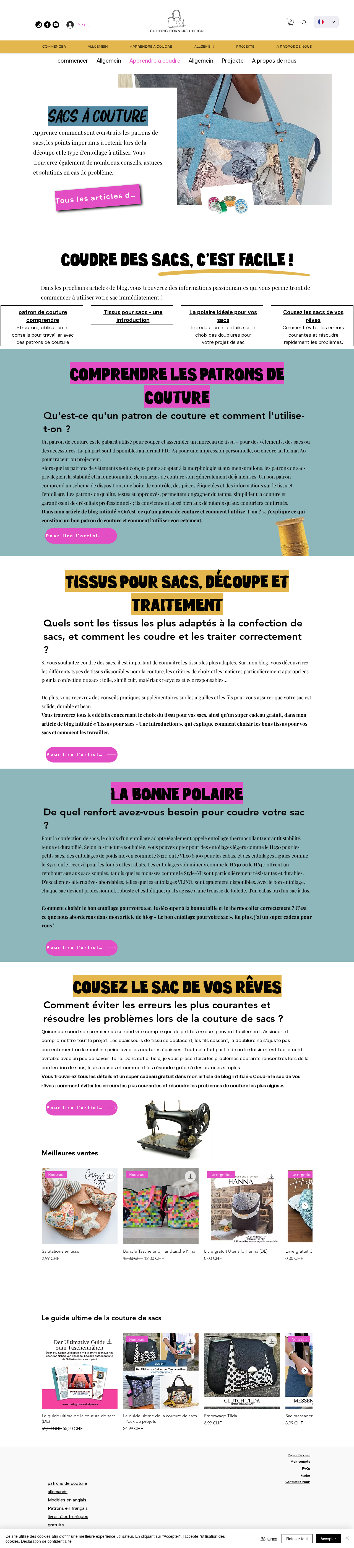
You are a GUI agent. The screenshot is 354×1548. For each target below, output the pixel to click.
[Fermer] (347, 1539)
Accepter (328, 1538)
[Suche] (304, 22)
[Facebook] (47, 24)
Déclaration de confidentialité (46, 1541)
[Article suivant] (304, 1205)
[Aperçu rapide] (80, 1371)
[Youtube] (56, 24)
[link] (291, 22)
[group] (177, 1220)
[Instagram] (38, 24)
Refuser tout (297, 1538)
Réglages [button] (269, 1538)
